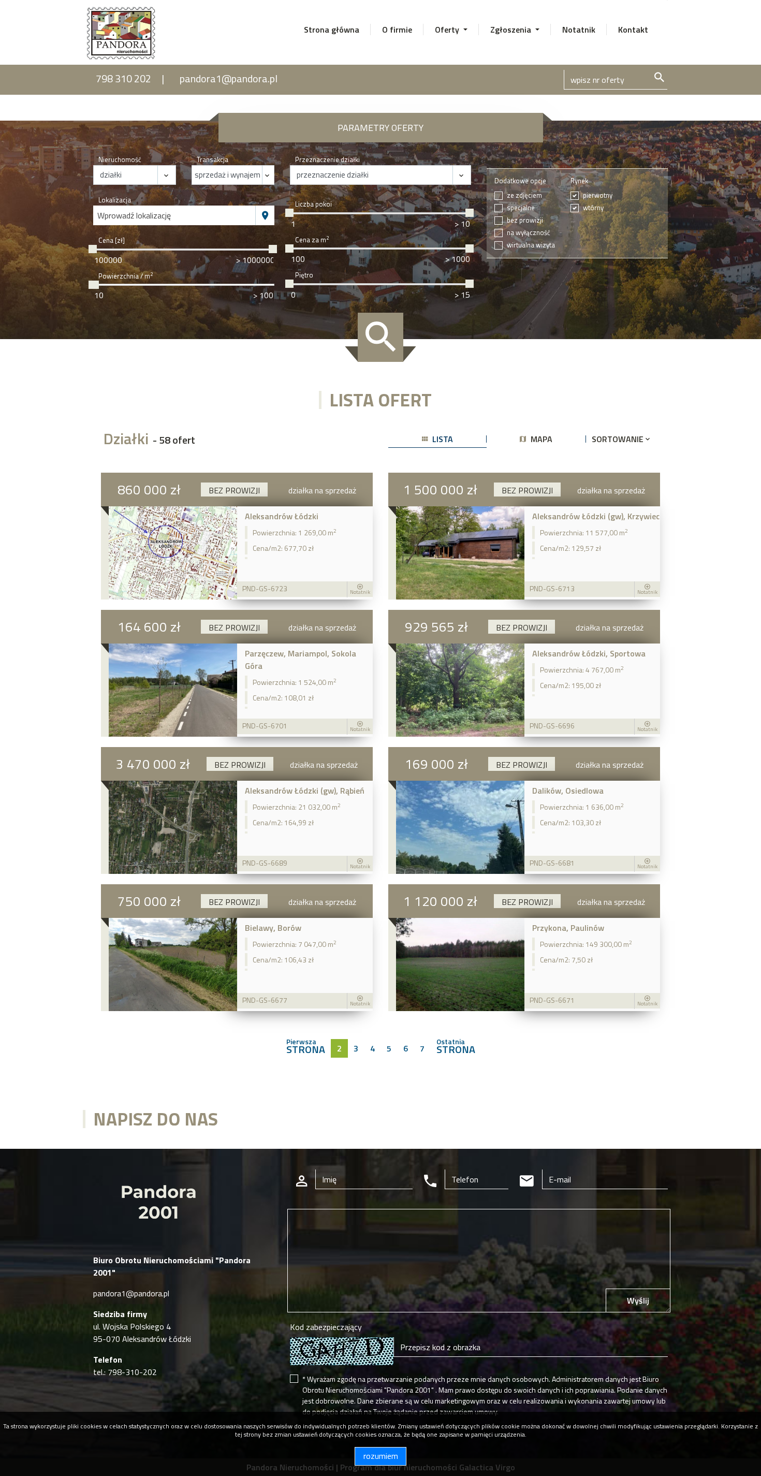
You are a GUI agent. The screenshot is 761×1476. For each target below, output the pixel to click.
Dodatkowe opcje (520, 181)
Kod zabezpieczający (326, 1327)
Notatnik (578, 29)
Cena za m (312, 240)
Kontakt (633, 29)
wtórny (593, 208)
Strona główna (331, 29)
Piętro (304, 275)
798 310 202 (123, 78)
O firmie (397, 29)
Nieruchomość (119, 160)
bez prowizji (525, 220)
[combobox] (174, 215)
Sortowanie (619, 439)
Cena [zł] (111, 240)
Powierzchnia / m (125, 276)
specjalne (521, 208)
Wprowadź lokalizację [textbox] (134, 215)
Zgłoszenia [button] (511, 29)
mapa (540, 439)
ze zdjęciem (524, 195)
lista (441, 439)
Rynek (579, 181)
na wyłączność (528, 233)
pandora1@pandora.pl (228, 78)
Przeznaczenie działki (327, 160)
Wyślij (638, 1300)
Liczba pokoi (313, 204)
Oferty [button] (448, 29)
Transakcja (212, 160)
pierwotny (597, 195)
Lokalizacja (114, 200)
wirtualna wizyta (531, 245)
